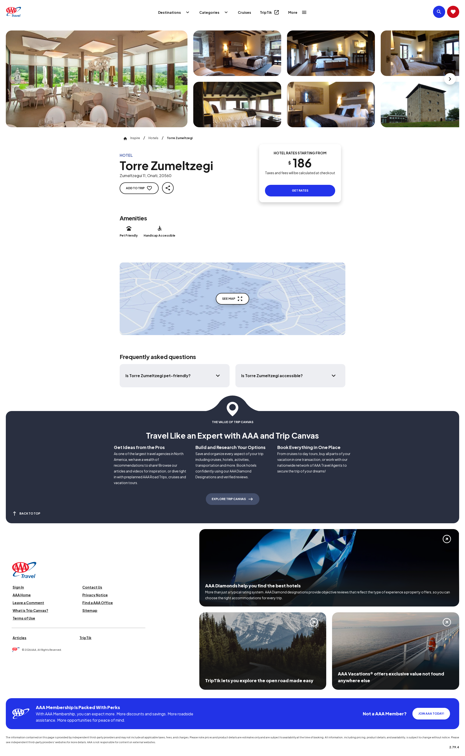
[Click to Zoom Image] (96, 78)
